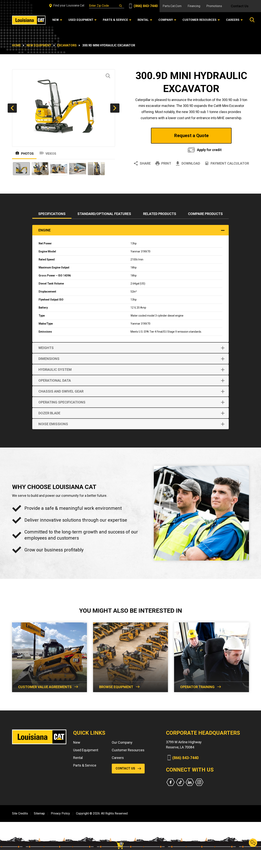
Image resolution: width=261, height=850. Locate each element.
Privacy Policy (60, 813)
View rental (156, 149)
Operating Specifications (61, 402)
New (76, 742)
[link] (121, 838)
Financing (194, 6)
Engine (44, 230)
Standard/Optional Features (104, 214)
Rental (78, 758)
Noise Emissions (53, 424)
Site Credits (20, 813)
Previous (12, 108)
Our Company (122, 742)
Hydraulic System (55, 370)
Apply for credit (209, 150)
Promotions (214, 6)
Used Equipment (85, 750)
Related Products (159, 214)
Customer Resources (128, 750)
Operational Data (54, 380)
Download (191, 163)
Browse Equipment (116, 687)
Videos (50, 153)
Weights (46, 348)
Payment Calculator (230, 163)
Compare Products (205, 214)
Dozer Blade (49, 413)
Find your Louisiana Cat (68, 5)
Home (16, 45)
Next (114, 108)
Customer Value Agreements (45, 687)
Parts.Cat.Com (172, 6)
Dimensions (48, 359)
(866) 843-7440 (145, 6)
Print (166, 163)
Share (145, 163)
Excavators (67, 45)
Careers (118, 758)
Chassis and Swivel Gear (60, 391)
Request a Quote (191, 135)
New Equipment (39, 45)
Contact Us (239, 6)
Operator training (197, 687)
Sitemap (39, 813)
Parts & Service (84, 765)
